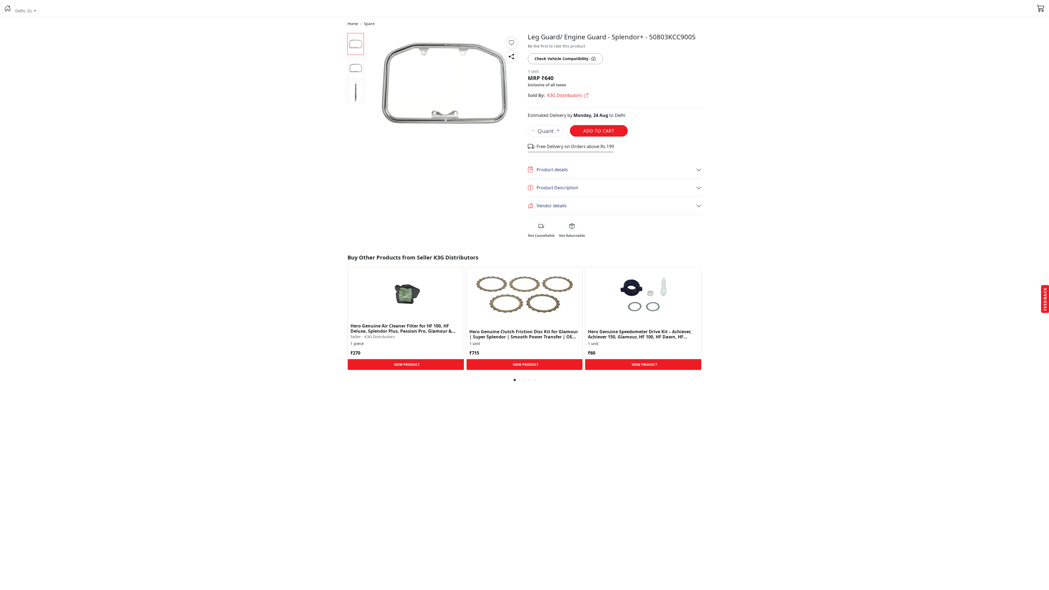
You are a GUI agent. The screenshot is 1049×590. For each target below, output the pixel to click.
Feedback (1045, 299)
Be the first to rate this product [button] (556, 46)
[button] (7, 8)
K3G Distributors (564, 95)
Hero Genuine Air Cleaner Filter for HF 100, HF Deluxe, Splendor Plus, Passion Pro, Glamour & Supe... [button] (401, 328)
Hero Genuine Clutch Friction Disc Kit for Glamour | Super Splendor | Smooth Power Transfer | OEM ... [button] (523, 334)
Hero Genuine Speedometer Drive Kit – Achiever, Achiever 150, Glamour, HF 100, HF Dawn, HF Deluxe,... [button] (640, 334)
